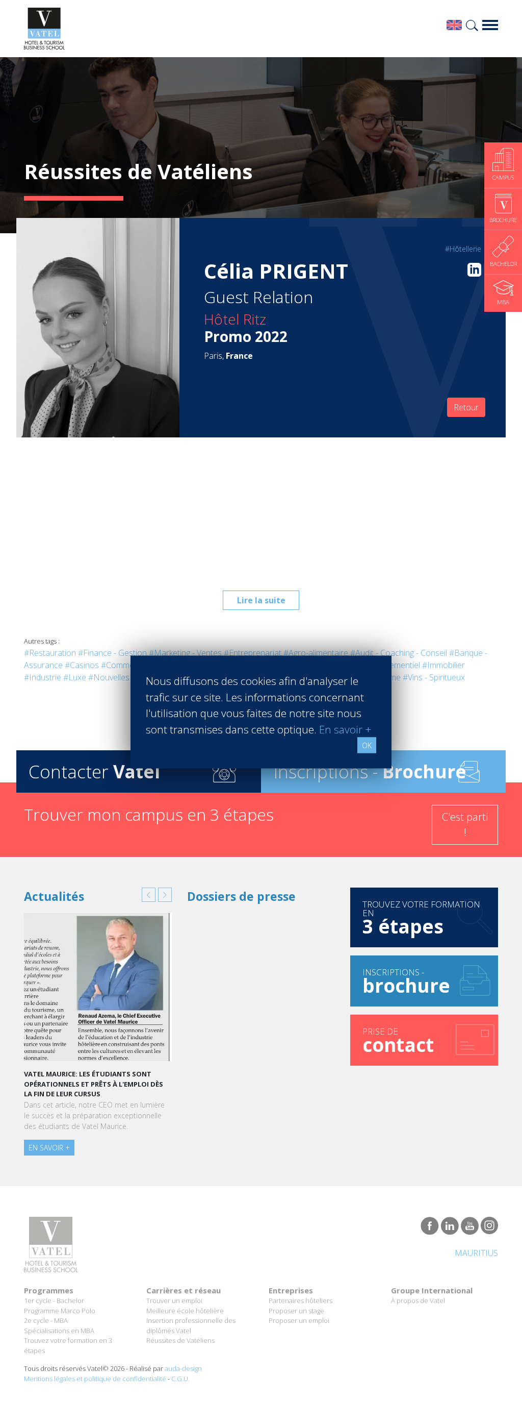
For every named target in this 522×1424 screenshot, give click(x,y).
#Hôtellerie (463, 249)
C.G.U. (180, 1378)
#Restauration (50, 652)
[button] (148, 895)
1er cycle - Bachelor (54, 1300)
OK (367, 745)
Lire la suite (261, 600)
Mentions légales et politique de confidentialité (95, 1378)
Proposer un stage (296, 1310)
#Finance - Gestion (112, 652)
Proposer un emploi (299, 1320)
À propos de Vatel (418, 1300)
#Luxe (74, 677)
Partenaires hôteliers (300, 1300)
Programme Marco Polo (59, 1310)
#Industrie (42, 677)
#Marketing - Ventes (185, 652)
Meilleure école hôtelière (185, 1310)
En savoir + (49, 1147)
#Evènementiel (393, 665)
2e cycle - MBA (46, 1320)
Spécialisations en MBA (59, 1330)
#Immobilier (443, 665)
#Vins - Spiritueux (434, 677)
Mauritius (476, 1253)
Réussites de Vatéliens (180, 1340)
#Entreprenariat (252, 652)
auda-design (183, 1368)
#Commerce (123, 665)
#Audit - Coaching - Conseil (398, 652)
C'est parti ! (465, 824)
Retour (466, 407)
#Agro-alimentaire (315, 652)
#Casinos (82, 665)
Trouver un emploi (174, 1300)
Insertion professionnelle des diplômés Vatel (191, 1325)
